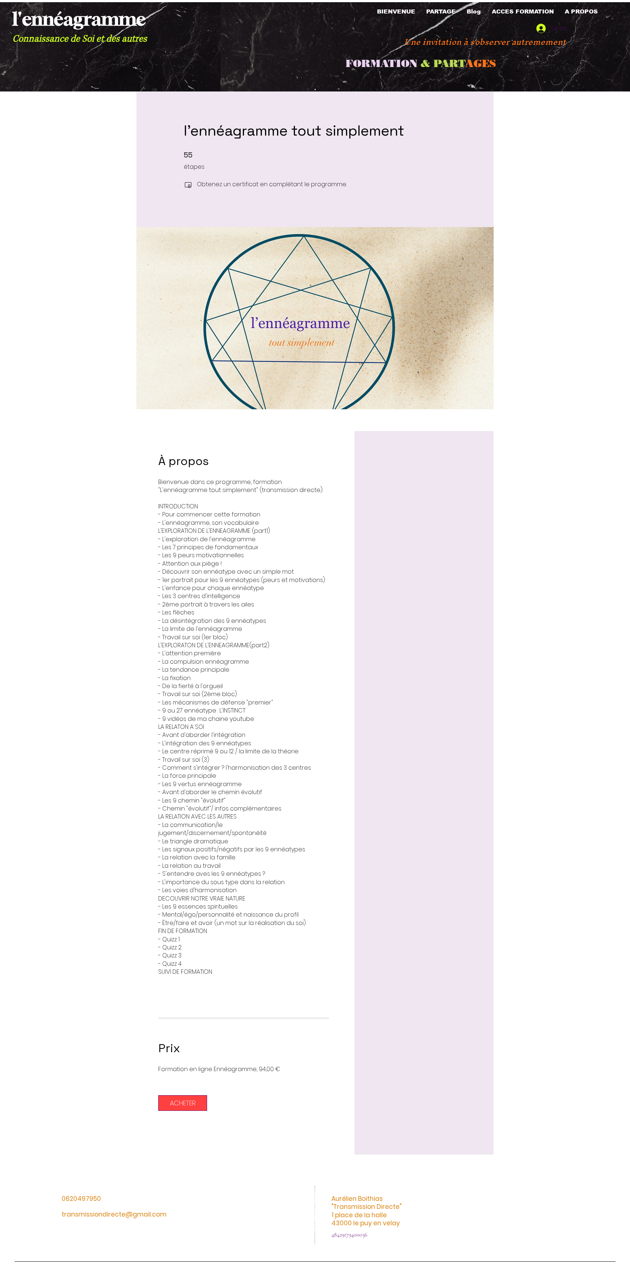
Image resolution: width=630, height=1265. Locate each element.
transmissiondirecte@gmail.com (114, 1214)
